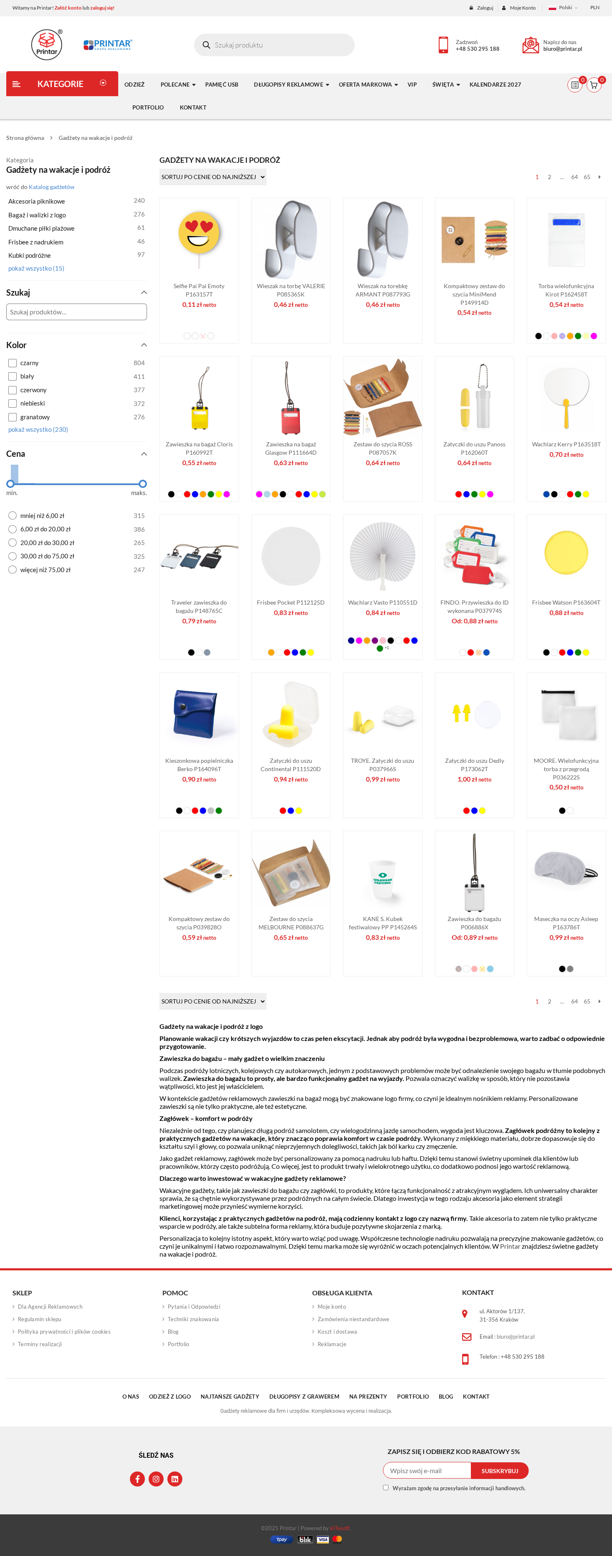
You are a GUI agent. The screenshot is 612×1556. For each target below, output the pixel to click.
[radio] (76, 515)
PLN (595, 7)
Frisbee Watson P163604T (566, 602)
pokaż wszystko (36, 268)
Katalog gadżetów (52, 187)
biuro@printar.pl (562, 48)
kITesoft (340, 1528)
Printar (510, 1246)
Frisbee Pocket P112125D (291, 602)
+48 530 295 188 (478, 48)
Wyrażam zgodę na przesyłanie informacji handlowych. (459, 1488)
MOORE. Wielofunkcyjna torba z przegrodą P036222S (566, 769)
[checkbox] (76, 363)
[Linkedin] (174, 1478)
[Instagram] (156, 1478)
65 (587, 176)
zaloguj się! (102, 8)
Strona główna (25, 137)
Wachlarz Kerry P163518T (566, 444)
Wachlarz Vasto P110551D (382, 602)
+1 (386, 647)
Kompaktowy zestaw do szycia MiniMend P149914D (474, 294)
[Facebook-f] (137, 1478)
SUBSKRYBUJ (500, 1470)
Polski (565, 7)
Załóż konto (68, 8)
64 (574, 176)
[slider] (10, 484)
